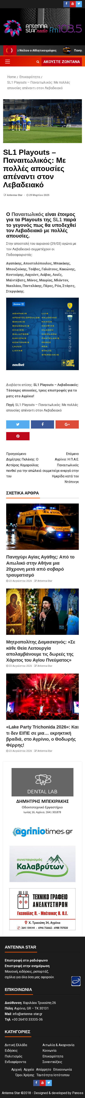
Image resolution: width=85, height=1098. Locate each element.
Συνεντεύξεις (52, 1062)
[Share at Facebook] (42, 424)
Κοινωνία (49, 1051)
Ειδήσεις (11, 1051)
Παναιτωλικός (28, 214)
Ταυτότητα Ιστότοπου (53, 1075)
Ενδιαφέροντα (15, 1062)
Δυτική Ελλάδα (16, 1045)
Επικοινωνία (62, 1069)
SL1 (57, 219)
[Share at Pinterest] (18, 436)
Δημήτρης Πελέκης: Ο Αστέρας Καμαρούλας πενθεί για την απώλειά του (23, 465)
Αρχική (16, 1069)
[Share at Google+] (67, 424)
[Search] (37, 62)
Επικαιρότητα (52, 1056)
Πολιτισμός (13, 1056)
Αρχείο (29, 1069)
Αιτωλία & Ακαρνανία (58, 1045)
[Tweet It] (18, 424)
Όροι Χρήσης (24, 1075)
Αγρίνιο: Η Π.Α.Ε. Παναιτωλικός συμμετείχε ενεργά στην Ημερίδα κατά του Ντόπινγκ (60, 468)
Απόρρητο (43, 1069)
